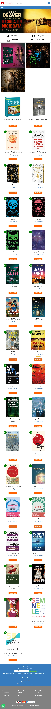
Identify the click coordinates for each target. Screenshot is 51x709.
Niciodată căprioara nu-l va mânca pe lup (38, 119)
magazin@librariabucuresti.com (26, 684)
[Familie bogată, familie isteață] (13, 541)
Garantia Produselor (22, 693)
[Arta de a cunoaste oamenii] (13, 607)
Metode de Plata (21, 690)
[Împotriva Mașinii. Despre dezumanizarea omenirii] (13, 407)
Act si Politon (12, 418)
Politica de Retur (21, 692)
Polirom (38, 151)
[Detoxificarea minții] (13, 507)
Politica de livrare (5, 695)
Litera (13, 518)
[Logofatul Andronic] (38, 55)
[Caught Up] (38, 207)
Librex (13, 184)
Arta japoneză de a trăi (38, 453)
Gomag (37, 705)
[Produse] (2, 8)
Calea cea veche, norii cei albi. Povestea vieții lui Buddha (13, 153)
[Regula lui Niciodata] (25, 21)
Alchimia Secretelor (38, 319)
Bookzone (38, 251)
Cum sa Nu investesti (12, 386)
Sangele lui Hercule (38, 186)
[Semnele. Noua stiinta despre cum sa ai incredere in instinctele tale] (38, 607)
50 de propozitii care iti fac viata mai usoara (13, 653)
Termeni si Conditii (5, 692)
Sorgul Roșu (38, 386)
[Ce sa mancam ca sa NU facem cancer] (13, 107)
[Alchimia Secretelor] (38, 307)
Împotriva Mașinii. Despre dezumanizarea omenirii (12, 420)
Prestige (38, 552)
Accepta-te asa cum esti (38, 553)
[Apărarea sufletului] (38, 407)
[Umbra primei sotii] (38, 274)
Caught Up (38, 219)
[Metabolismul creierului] (38, 240)
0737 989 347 (26, 682)
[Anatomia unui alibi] (13, 55)
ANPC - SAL (20, 697)
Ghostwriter (38, 586)
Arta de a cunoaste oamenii (13, 620)
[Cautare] (49, 3)
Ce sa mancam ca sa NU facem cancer (12, 119)
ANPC (19, 695)
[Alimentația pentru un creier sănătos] (38, 507)
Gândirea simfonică (12, 453)
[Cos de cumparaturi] (48, 7)
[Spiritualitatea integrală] (38, 474)
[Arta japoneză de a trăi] (38, 441)
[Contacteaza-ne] (45, 7)
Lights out (13, 219)
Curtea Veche (12, 552)
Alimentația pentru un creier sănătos (38, 520)
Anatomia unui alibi (12, 286)
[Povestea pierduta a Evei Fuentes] (13, 307)
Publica (38, 618)
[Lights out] (13, 207)
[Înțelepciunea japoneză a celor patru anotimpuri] (13, 474)
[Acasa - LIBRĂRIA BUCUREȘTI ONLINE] (7, 3)
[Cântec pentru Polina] (13, 80)
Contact (3, 697)
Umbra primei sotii (38, 286)
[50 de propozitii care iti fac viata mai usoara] (13, 641)
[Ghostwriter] (38, 574)
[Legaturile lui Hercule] (13, 173)
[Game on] (13, 240)
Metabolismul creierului (38, 252)
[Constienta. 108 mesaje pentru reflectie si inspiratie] (13, 574)
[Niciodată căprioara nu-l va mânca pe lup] (38, 107)
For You (38, 418)
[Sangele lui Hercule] (38, 173)
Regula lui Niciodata (38, 353)
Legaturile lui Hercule (13, 186)
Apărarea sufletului (38, 419)
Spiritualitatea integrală (38, 486)
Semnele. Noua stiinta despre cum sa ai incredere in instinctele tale (38, 620)
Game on (13, 252)
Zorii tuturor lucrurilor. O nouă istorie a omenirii (38, 153)
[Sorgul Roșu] (38, 374)
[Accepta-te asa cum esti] (38, 541)
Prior (13, 117)
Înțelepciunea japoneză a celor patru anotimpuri (13, 487)
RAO (38, 351)
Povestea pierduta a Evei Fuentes (12, 319)
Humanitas (13, 151)
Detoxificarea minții (12, 520)
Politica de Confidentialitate (38, 673)
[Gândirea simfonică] (13, 441)
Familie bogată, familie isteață (12, 553)
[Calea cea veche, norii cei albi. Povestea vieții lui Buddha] (13, 140)
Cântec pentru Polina (12, 353)
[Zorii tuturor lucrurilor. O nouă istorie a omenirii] (38, 140)
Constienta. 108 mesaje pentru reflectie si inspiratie (13, 587)
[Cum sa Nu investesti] (13, 374)
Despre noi (4, 690)
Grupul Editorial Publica (12, 385)
